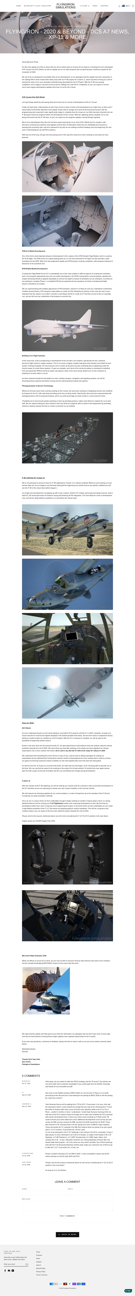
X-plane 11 (70, 26)
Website (25, 1049)
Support (105, 6)
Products (39, 1255)
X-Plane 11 (85, 6)
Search (38, 1265)
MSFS (60, 26)
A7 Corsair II (49, 26)
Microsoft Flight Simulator (37, 6)
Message (26, 1199)
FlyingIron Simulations (66, 6)
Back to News (69, 1234)
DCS (55, 26)
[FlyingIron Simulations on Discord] (9, 1270)
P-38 (64, 26)
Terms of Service (41, 1275)
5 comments (77, 26)
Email (70, 1189)
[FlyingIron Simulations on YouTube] (13, 1270)
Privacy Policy (40, 1271)
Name (24, 1189)
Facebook (31, 1049)
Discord (25, 1051)
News (95, 6)
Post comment (67, 1216)
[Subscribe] (27, 1264)
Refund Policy (40, 1268)
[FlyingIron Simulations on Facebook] (5, 1270)
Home (18, 6)
